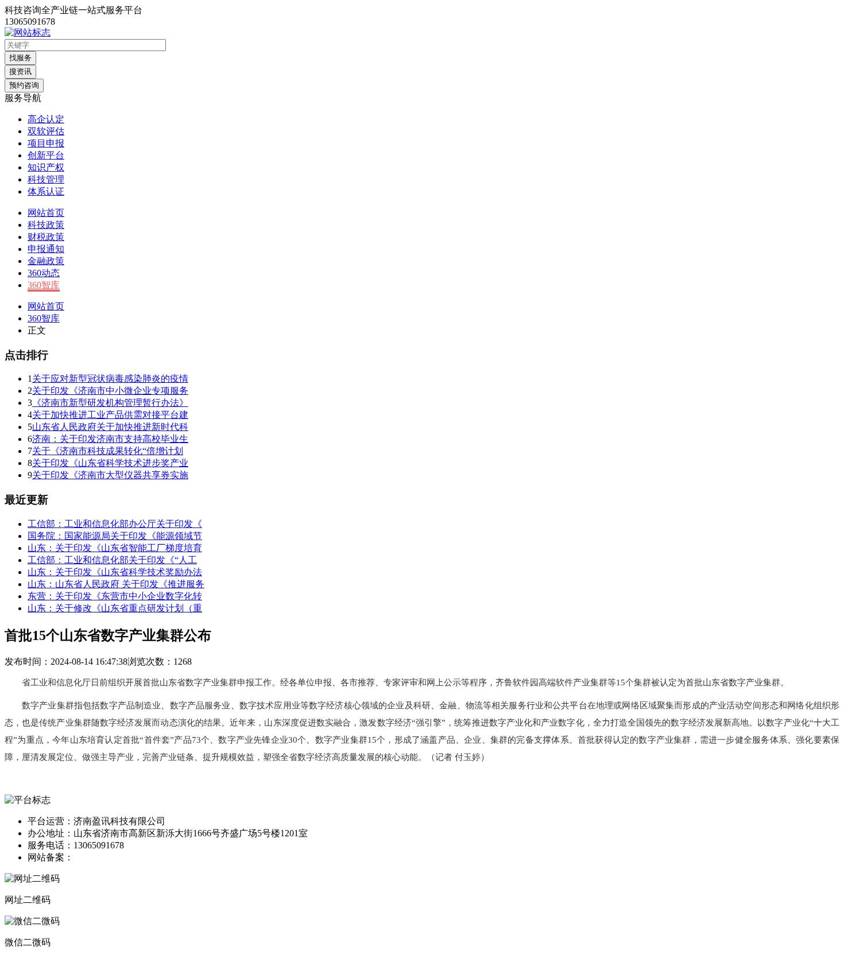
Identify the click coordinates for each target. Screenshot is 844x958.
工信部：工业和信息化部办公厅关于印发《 (115, 524)
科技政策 (46, 225)
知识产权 (46, 167)
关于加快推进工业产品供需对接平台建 (110, 415)
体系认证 (46, 191)
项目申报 (46, 143)
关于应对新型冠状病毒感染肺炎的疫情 (110, 378)
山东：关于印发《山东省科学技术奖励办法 (115, 572)
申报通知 (46, 249)
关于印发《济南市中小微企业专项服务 (110, 390)
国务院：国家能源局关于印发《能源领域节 (115, 536)
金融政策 (46, 261)
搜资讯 (20, 71)
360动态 (44, 273)
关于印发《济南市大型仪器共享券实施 (110, 475)
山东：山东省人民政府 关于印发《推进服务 (116, 584)
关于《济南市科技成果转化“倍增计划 (107, 451)
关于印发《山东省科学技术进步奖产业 (110, 463)
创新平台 (46, 155)
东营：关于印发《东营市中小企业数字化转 (115, 596)
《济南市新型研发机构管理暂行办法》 (110, 403)
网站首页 (46, 213)
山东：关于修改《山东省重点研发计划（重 (115, 608)
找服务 (20, 57)
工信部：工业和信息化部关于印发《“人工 (112, 560)
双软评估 (46, 131)
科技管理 (46, 179)
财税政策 (46, 237)
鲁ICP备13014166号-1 (116, 857)
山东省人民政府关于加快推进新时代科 (110, 427)
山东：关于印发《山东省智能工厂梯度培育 (115, 548)
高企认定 (46, 119)
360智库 (44, 285)
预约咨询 (24, 85)
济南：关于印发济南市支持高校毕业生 (110, 439)
